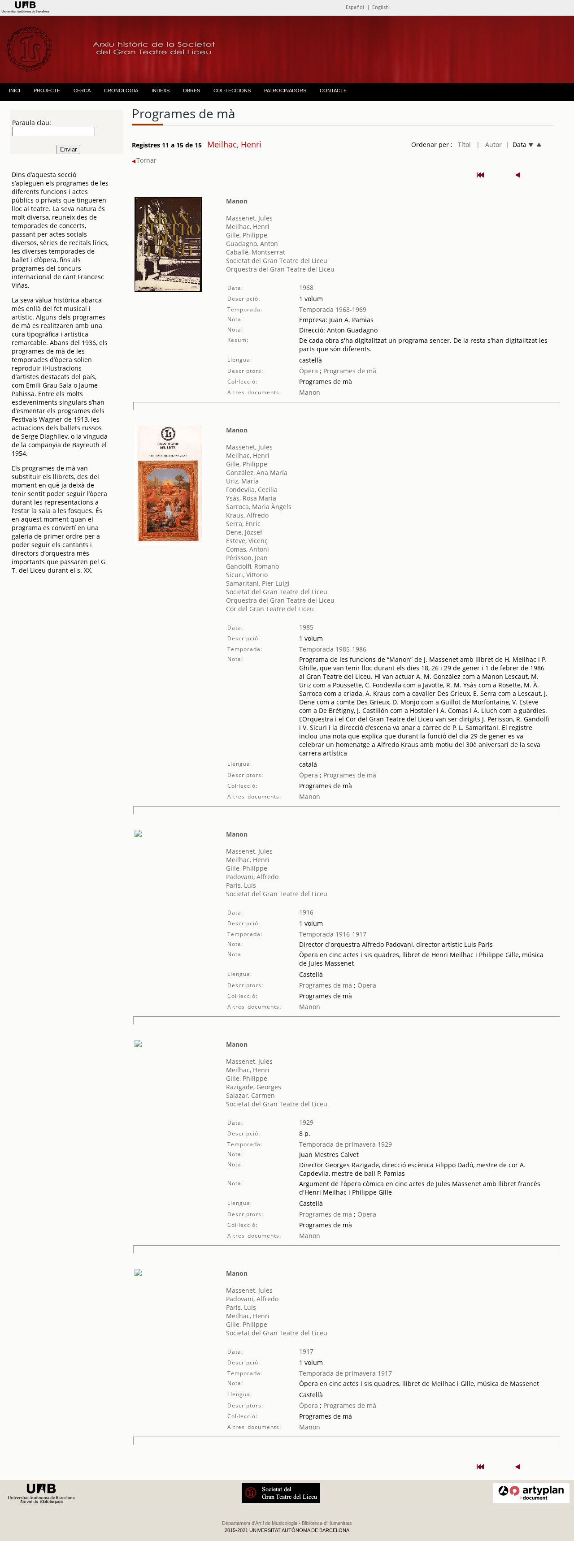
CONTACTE (333, 90)
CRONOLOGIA (121, 90)
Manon (237, 201)
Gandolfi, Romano (252, 566)
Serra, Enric (243, 523)
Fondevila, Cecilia (252, 489)
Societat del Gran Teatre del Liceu (276, 260)
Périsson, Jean (247, 557)
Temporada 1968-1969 (332, 309)
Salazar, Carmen (250, 1095)
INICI (14, 90)
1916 (306, 912)
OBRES (191, 90)
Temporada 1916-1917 (332, 934)
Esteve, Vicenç (247, 540)
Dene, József (244, 532)
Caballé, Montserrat (255, 252)
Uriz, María (242, 481)
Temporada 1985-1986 (332, 649)
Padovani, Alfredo (252, 876)
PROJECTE (47, 90)
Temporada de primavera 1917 (345, 1373)
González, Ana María (256, 472)
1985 (306, 627)
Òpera (308, 371)
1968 (306, 287)
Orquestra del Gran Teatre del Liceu (280, 269)
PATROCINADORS (285, 90)
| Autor (489, 144)
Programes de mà (349, 371)
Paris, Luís (241, 885)
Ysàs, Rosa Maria (251, 498)
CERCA (82, 90)
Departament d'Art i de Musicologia (259, 1523)
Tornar (146, 160)
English (380, 7)
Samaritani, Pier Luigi (258, 583)
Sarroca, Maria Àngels (258, 506)
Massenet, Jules (249, 218)
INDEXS (161, 90)
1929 (306, 1122)
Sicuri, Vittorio (247, 574)
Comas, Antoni (247, 549)
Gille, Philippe (246, 235)
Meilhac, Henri (248, 226)
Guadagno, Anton (252, 243)
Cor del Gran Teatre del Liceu (270, 608)
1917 (306, 1351)
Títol (464, 144)
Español (355, 7)
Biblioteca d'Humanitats (327, 1523)
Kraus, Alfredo (247, 515)
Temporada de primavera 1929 (345, 1144)
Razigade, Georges (253, 1087)
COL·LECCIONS (232, 90)
